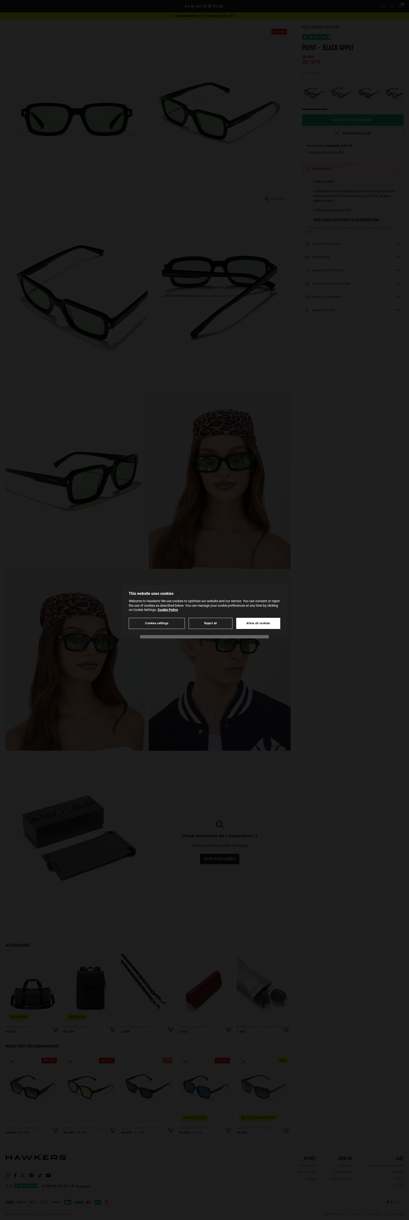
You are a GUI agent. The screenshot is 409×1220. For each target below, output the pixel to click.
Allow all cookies (258, 623)
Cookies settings (157, 623)
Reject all (210, 623)
